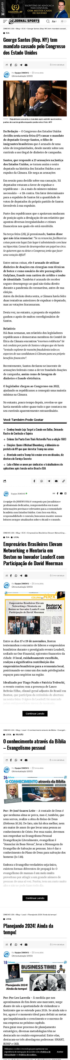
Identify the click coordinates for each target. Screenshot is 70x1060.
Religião (19, 734)
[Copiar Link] (63, 481)
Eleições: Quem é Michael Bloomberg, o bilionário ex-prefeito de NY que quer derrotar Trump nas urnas (31, 447)
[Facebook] (57, 494)
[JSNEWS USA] (24, 21)
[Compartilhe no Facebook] (11, 65)
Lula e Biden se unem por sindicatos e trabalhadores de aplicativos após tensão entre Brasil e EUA (33, 466)
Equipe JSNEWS (22, 73)
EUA (7, 33)
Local (16, 537)
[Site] (53, 494)
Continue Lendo (35, 713)
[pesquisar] (48, 21)
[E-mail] (26, 65)
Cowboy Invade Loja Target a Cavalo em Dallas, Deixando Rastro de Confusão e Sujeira (33, 431)
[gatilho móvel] (6, 21)
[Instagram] (65, 494)
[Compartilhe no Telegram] (21, 65)
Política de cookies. (28, 1055)
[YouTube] (61, 494)
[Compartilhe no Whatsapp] (16, 65)
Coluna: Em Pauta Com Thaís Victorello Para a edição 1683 (36, 439)
